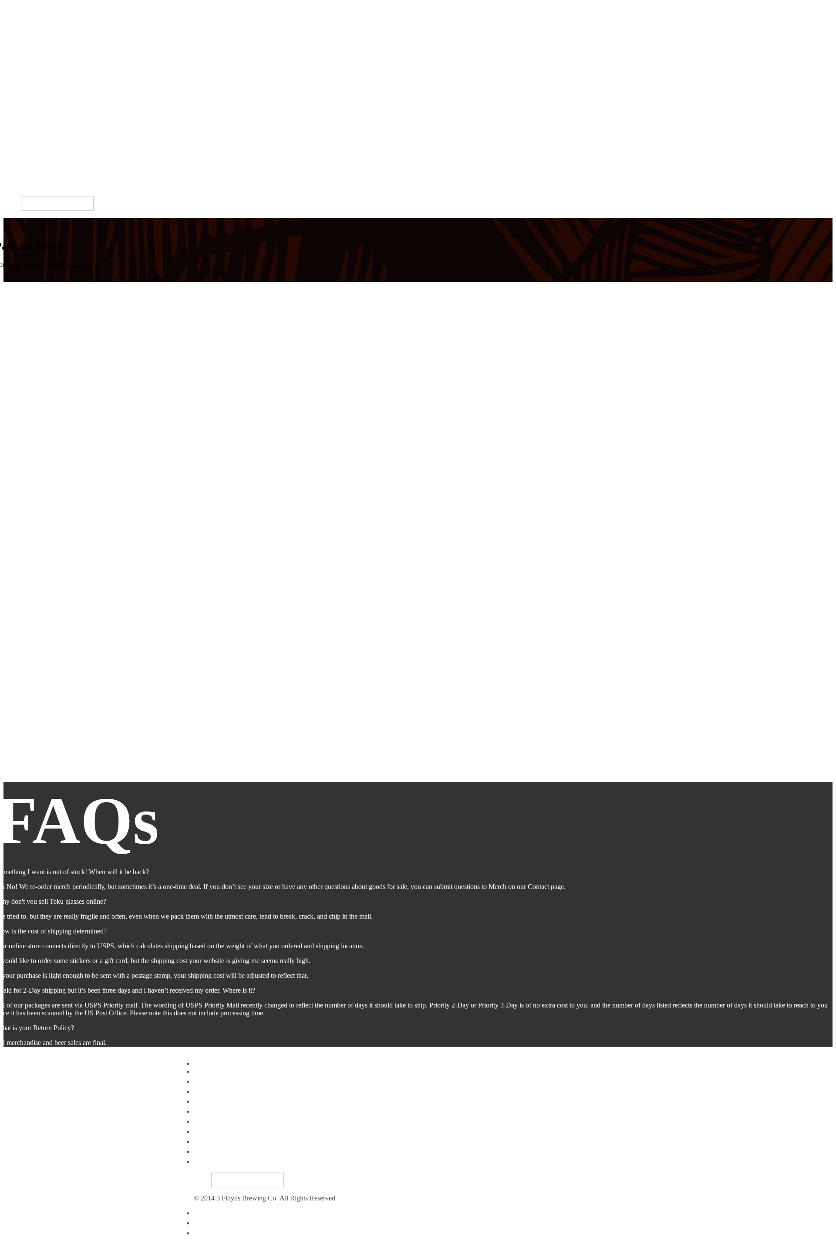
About (202, 1131)
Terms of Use (212, 1223)
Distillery (16, 137)
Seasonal (15, 97)
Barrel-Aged (20, 87)
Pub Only (16, 117)
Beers (11, 69)
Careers (13, 185)
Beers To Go (211, 1121)
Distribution (19, 127)
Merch (12, 165)
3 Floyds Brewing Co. (34, 7)
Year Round (20, 77)
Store (10, 147)
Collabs (13, 107)
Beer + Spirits (22, 155)
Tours (11, 175)
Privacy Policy (214, 1213)
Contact (204, 1233)
